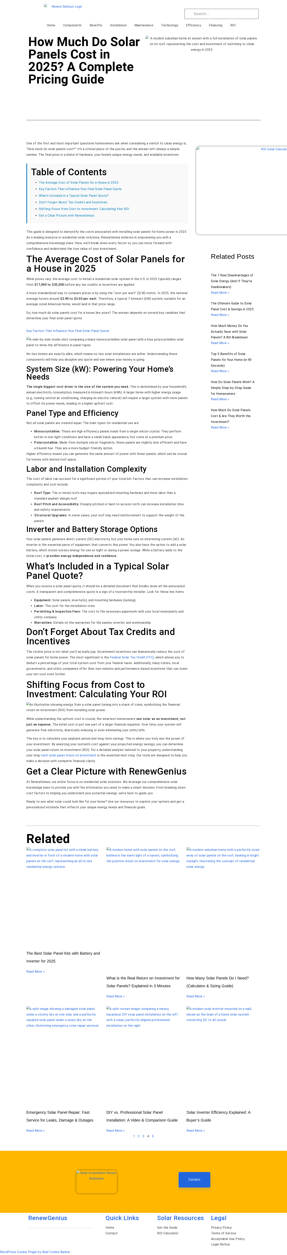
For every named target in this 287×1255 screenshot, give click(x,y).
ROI (233, 25)
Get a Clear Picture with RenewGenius (66, 215)
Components (72, 25)
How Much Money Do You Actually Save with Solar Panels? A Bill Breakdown (229, 331)
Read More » (220, 292)
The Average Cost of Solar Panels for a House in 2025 (78, 182)
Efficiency (193, 25)
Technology (169, 25)
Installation (118, 25)
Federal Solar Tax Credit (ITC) (132, 657)
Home (51, 25)
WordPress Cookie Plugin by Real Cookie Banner (35, 1252)
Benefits (96, 25)
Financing (216, 25)
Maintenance (144, 25)
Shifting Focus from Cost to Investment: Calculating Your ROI (84, 209)
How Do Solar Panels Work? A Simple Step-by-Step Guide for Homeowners (233, 388)
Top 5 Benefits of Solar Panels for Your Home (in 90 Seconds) (231, 359)
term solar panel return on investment (68, 755)
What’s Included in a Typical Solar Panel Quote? (74, 195)
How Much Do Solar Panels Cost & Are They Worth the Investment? (231, 416)
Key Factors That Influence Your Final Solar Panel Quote (80, 189)
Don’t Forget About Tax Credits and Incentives (73, 202)
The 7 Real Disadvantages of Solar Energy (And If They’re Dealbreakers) (232, 281)
